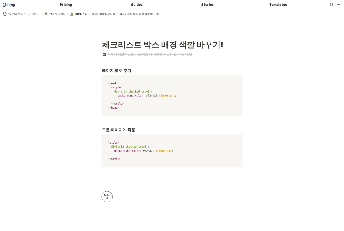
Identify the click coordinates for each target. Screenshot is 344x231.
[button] (331, 5)
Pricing (66, 5)
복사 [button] (238, 78)
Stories (207, 5)
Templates (278, 5)
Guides (137, 5)
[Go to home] (8, 5)
